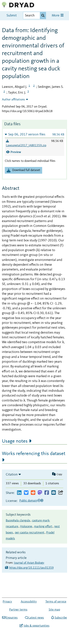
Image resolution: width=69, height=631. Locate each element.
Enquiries (12, 617)
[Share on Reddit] (33, 493)
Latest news (36, 617)
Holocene (26, 526)
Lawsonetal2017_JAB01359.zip (26, 145)
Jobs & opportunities (36, 625)
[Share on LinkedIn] (19, 493)
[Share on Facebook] (46, 493)
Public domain (28, 500)
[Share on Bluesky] (26, 493)
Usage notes (15, 441)
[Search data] (43, 15)
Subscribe (61, 617)
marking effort (43, 526)
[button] (34, 134)
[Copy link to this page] (60, 492)
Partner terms (18, 609)
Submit (12, 15)
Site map (54, 609)
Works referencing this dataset (33, 453)
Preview (16, 152)
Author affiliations (13, 99)
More (56, 15)
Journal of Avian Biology (29, 562)
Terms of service (55, 601)
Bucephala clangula (18, 520)
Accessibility (29, 601)
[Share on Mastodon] (40, 493)
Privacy (7, 601)
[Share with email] (53, 493)
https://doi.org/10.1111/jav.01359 (31, 567)
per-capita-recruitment (29, 532)
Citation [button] (12, 474)
